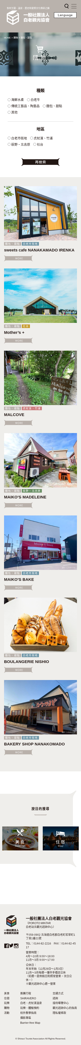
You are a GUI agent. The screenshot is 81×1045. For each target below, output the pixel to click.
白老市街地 (30, 243)
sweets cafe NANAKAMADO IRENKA (39, 250)
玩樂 (6, 1003)
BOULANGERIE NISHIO (26, 661)
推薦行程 (25, 993)
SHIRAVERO (28, 998)
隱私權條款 (59, 1013)
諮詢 (55, 998)
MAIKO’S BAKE (19, 579)
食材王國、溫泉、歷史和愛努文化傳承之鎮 (28, 8)
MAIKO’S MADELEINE (25, 497)
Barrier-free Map (30, 1022)
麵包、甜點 (12, 243)
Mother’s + (14, 332)
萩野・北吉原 (32, 490)
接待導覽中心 (61, 1003)
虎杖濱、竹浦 (32, 408)
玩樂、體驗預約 (29, 1008)
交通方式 (58, 993)
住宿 (6, 998)
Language (65, 15)
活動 (6, 1013)
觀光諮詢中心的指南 (65, 1008)
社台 (26, 326)
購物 (6, 1008)
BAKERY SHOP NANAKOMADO (34, 744)
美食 (6, 993)
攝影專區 (25, 1017)
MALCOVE (14, 414)
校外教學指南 (28, 1013)
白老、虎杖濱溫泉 (31, 1003)
